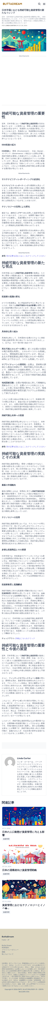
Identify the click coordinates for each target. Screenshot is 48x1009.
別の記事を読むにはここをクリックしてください (26, 256)
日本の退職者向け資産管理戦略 (19, 870)
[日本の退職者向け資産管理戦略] (24, 863)
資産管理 (6, 839)
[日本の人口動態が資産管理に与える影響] (24, 825)
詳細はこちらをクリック (25, 638)
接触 (3, 952)
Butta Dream (7, 945)
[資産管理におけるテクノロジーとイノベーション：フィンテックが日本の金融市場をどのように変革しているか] (24, 898)
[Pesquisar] (39, 4)
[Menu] (44, 4)
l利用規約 (5, 948)
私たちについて (8, 954)
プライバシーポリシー (10, 950)
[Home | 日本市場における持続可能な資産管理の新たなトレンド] (12, 4)
